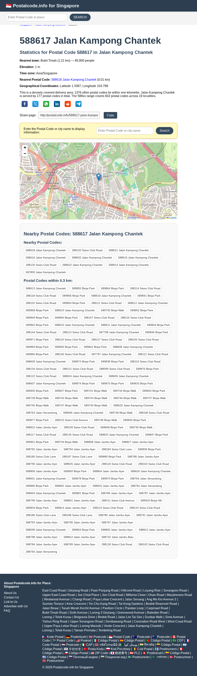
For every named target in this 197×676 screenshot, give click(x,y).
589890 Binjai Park (37, 485)
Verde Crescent (114, 625)
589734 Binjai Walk (66, 441)
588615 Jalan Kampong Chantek (138, 257)
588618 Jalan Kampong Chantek (73, 79)
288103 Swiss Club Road (153, 544)
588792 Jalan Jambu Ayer (42, 449)
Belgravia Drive (84, 617)
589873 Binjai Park (83, 361)
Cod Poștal (145, 649)
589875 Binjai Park (112, 383)
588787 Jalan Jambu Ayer (155, 493)
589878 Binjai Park (83, 478)
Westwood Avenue (57, 599)
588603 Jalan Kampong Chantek (119, 434)
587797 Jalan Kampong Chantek (112, 354)
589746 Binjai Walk (125, 398)
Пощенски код (115, 657)
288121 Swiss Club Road (78, 368)
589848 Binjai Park (111, 427)
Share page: (28, 115)
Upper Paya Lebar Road (60, 625)
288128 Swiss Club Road (117, 544)
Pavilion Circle (113, 608)
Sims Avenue (174, 617)
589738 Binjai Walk (121, 412)
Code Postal (50, 644)
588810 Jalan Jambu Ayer (42, 427)
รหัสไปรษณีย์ (108, 644)
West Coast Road (180, 621)
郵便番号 (121, 653)
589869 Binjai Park (37, 346)
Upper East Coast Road (58, 595)
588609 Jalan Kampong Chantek (46, 361)
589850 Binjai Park (75, 471)
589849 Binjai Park (37, 317)
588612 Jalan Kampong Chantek (148, 303)
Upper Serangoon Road (86, 621)
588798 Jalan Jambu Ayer (42, 537)
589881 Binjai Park (83, 493)
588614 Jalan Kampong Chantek (129, 264)
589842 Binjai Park (95, 346)
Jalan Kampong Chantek (145, 625)
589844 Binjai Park (158, 324)
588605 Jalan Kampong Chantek (129, 376)
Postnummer (141, 657)
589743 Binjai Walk (95, 398)
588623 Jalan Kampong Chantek (75, 310)
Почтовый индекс (85, 657)
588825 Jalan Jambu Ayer (79, 463)
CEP (180, 640)
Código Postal (107, 640)
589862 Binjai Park (37, 324)
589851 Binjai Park (37, 441)
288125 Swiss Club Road (41, 264)
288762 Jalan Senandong (146, 485)
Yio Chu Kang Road (102, 603)
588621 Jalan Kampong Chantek (129, 250)
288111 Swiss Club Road (106, 303)
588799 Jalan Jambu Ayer (42, 500)
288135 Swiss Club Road (77, 434)
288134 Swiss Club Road (41, 368)
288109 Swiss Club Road (79, 427)
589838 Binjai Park (112, 361)
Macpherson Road (179, 595)
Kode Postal (55, 636)
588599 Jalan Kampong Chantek (46, 529)
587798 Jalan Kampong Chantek (119, 332)
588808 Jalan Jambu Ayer (100, 441)
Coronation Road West (149, 621)
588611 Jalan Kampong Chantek (121, 324)
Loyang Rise (152, 590)
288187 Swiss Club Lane (77, 456)
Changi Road (81, 599)
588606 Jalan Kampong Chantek (83, 412)
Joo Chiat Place (88, 595)
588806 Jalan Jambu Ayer (42, 471)
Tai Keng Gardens (131, 603)
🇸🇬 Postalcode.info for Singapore (42, 5)
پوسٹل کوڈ (130, 644)
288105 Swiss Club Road (143, 339)
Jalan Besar (50, 608)
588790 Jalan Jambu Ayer (42, 463)
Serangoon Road (175, 590)
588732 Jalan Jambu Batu (118, 537)
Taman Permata (85, 630)
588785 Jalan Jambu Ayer (114, 515)
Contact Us (11, 597)
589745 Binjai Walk (37, 405)
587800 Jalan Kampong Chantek (46, 272)
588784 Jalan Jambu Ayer (42, 544)
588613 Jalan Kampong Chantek (46, 288)
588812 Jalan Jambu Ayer (79, 537)
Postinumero (168, 649)
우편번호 (75, 649)
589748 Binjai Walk (105, 420)
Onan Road (156, 595)
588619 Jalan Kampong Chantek (111, 295)
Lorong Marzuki (90, 625)
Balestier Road (157, 612)
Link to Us (11, 601)
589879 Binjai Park (112, 478)
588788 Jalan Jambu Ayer (143, 456)
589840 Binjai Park (66, 346)
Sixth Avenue (78, 612)
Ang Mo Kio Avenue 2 (161, 599)
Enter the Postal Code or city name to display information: (54, 130)
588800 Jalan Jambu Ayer (117, 529)
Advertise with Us (16, 606)
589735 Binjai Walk (112, 310)
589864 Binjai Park (112, 288)
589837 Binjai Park (66, 390)
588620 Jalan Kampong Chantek (92, 257)
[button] (98, 177)
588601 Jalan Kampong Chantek (46, 478)
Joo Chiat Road (112, 595)
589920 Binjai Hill (151, 500)
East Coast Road (54, 590)
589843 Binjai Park (153, 390)
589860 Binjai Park (66, 317)
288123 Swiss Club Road (108, 507)
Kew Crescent (76, 603)
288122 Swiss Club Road (41, 376)
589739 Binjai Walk (37, 398)
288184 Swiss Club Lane (117, 449)
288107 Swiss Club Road (99, 317)
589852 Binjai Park (141, 310)
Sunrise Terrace (53, 603)
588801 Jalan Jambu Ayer (79, 500)
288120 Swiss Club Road (87, 250)
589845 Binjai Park (134, 420)
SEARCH (80, 17)
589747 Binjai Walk (66, 405)
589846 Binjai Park (156, 332)
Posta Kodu (96, 649)
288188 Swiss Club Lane (77, 515)
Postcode (99, 636)
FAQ (7, 610)
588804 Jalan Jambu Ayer (108, 471)
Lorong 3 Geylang (102, 612)
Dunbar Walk (154, 617)
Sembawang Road (118, 621)
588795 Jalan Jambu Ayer (79, 522)
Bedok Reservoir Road (161, 603)
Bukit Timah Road (54, 612)
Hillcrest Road (131, 590)
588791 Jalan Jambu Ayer (152, 515)
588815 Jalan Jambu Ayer (108, 485)
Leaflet (172, 217)
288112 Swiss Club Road (153, 354)
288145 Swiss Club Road (70, 354)
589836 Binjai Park (149, 449)
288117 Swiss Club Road (41, 434)
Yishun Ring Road (54, 621)
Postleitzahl (79, 636)
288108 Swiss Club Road (154, 412)
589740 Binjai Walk (95, 405)
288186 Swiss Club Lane (41, 515)
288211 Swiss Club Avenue (118, 500)
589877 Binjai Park (37, 420)
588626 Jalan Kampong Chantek (151, 471)
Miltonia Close (136, 595)
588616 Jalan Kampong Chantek (46, 257)
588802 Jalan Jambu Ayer (71, 485)
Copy (110, 115)
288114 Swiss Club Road (145, 288)
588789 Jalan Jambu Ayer (79, 544)
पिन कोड (149, 644)
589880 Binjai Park (109, 456)
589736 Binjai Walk (141, 427)
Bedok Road (106, 617)
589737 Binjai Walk (154, 398)
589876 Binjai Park (147, 368)
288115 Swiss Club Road (41, 303)
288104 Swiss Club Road (153, 463)
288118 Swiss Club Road (41, 295)
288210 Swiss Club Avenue (71, 420)
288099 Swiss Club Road (114, 368)
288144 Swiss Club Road (41, 332)
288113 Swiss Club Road (78, 332)
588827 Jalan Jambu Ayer (138, 441)
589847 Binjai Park (156, 434)
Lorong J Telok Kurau (56, 617)
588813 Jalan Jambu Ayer (155, 529)
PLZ (137, 653)
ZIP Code (101, 653)
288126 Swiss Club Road (117, 463)
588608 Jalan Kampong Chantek (133, 346)
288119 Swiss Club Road (70, 339)
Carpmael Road (157, 608)
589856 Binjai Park (73, 295)
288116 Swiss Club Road (136, 317)
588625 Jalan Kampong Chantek (134, 405)
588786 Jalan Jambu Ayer (117, 493)
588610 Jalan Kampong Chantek (75, 324)
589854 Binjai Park (73, 303)
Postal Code (121, 636)
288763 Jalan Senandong (41, 412)
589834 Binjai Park (37, 507)
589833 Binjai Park (141, 383)
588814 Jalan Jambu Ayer (71, 507)
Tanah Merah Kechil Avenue (80, 608)
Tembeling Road (109, 630)
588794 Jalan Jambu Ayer (79, 449)
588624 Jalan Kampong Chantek (83, 376)
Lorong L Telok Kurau (56, 630)
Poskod (86, 640)
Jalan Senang (134, 599)
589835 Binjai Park (37, 390)
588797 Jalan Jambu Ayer (117, 522)
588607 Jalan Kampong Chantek (46, 383)
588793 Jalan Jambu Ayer (42, 522)
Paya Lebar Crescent (107, 599)
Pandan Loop (134, 608)
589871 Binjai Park (37, 339)
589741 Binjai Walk (95, 390)
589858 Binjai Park (37, 310)
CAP (89, 644)
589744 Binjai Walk (124, 390)
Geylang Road (78, 590)
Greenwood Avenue (130, 612)
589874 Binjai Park (83, 383)
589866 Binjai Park (37, 354)
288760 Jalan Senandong (41, 551)
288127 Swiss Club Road (106, 339)
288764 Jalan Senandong (145, 478)
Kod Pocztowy (120, 649)
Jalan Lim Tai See (130, 617)
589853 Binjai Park (83, 529)
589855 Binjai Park (83, 288)
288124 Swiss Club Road (144, 507)
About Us (10, 593)
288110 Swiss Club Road (145, 361)
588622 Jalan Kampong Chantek (83, 264)
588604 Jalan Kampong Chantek (46, 493)
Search (164, 130)
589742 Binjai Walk (66, 398)
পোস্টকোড (162, 657)
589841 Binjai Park (149, 295)
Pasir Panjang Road (105, 590)
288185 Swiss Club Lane (41, 456)
